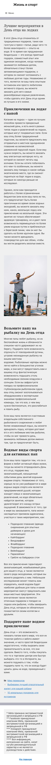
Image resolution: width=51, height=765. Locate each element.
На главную (25, 759)
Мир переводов (16, 680)
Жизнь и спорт (25, 5)
